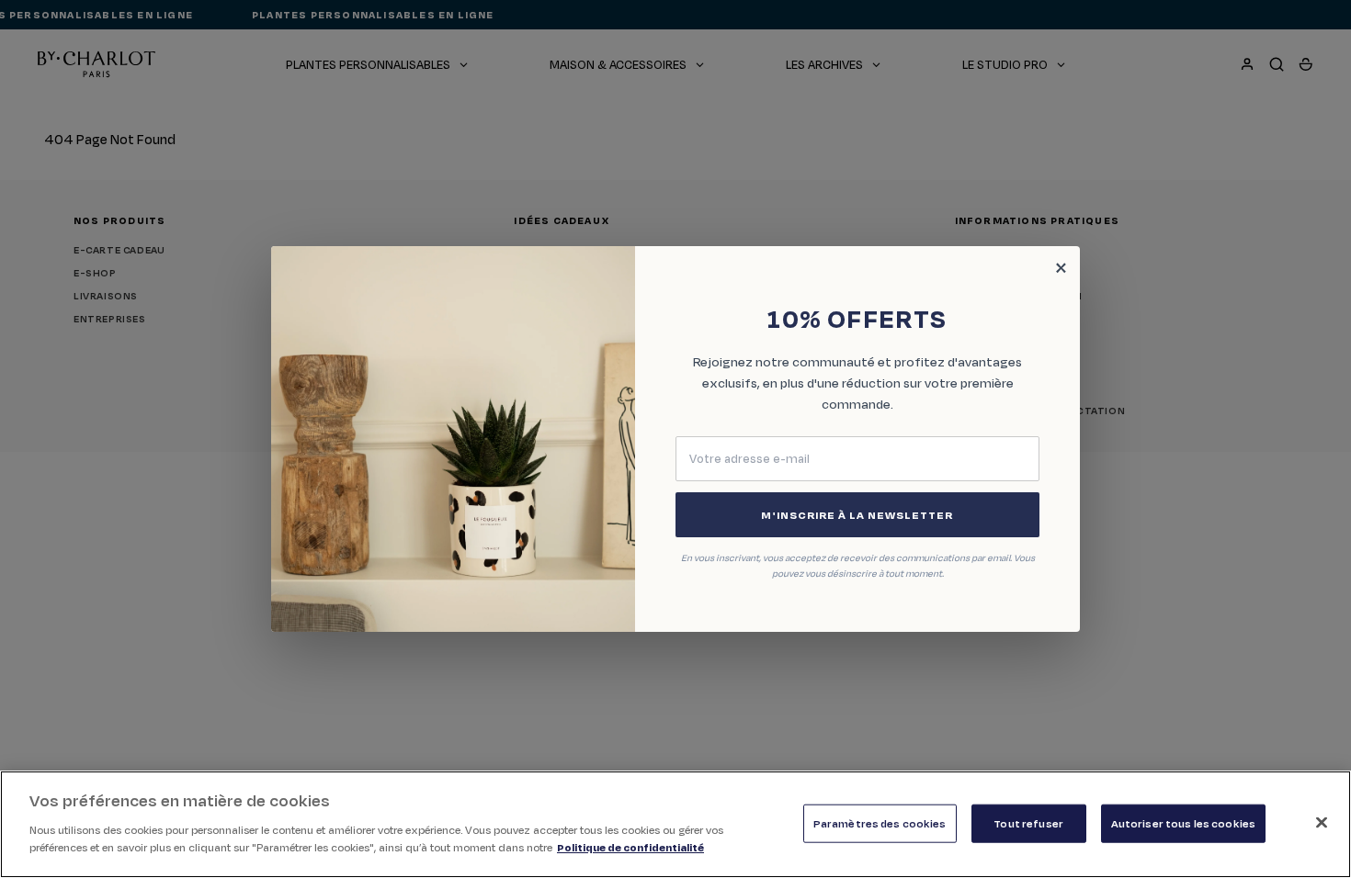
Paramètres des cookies (880, 822)
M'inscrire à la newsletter (857, 515)
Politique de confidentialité (630, 847)
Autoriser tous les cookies (1183, 822)
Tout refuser (1028, 822)
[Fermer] (1321, 822)
